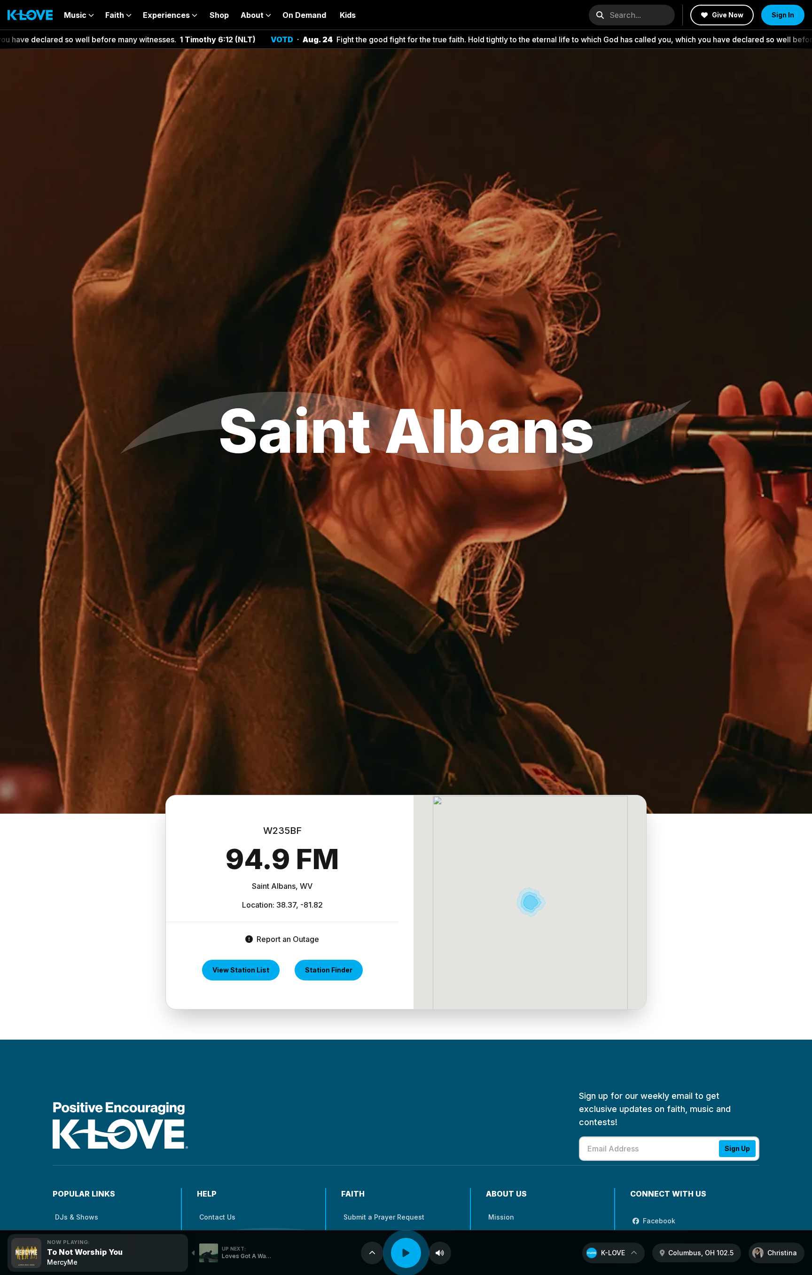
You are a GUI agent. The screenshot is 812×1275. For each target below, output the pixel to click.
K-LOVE (613, 1253)
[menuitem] (79, 15)
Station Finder (328, 970)
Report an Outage (287, 939)
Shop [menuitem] (219, 15)
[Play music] (406, 1253)
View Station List (240, 970)
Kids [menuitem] (348, 15)
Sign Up (737, 1148)
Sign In (783, 15)
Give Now (727, 15)
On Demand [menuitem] (304, 15)
